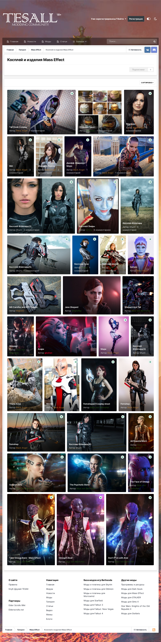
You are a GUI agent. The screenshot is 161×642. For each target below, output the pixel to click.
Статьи (63, 41)
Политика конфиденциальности (34, 637)
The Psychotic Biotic (80, 484)
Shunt (19, 230)
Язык (4, 637)
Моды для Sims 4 (130, 601)
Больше (80, 41)
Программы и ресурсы (132, 584)
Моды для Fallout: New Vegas (99, 609)
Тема (14, 637)
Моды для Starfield (93, 600)
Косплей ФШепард (132, 223)
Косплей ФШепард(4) (80, 444)
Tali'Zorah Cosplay (18, 127)
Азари (41, 349)
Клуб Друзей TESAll (18, 589)
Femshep (125, 404)
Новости (31, 41)
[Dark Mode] (155, 19)
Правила (13, 584)
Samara (133, 267)
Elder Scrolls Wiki (17, 605)
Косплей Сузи (81, 264)
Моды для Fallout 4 (93, 613)
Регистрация (136, 19)
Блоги (49, 619)
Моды (47, 41)
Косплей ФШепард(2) (20, 226)
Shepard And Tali (133, 307)
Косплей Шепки (110, 264)
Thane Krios (15, 404)
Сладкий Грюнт (87, 127)
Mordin (49, 404)
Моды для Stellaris (130, 613)
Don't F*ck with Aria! (118, 558)
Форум (49, 589)
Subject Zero (15, 484)
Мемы (49, 614)
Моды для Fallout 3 (93, 605)
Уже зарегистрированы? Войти (108, 19)
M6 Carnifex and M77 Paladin (23, 307)
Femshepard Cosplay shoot (96, 404)
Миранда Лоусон (46, 166)
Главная (14, 41)
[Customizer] (148, 19)
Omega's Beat (65, 558)
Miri (11, 166)
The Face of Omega (139, 481)
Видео (49, 610)
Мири (103, 349)
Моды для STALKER (131, 597)
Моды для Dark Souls (131, 589)
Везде (145, 41)
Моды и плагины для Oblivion (99, 589)
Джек (98, 169)
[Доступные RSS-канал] (154, 630)
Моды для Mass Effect (132, 593)
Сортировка (147, 83)
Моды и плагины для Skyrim (98, 584)
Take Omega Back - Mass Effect (25, 558)
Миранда (130, 124)
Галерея (50, 601)
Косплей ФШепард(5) (20, 267)
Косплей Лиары (87, 226)
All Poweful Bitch (138, 441)
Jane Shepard (71, 307)
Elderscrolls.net (16, 609)
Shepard (13, 346)
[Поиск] (154, 41)
